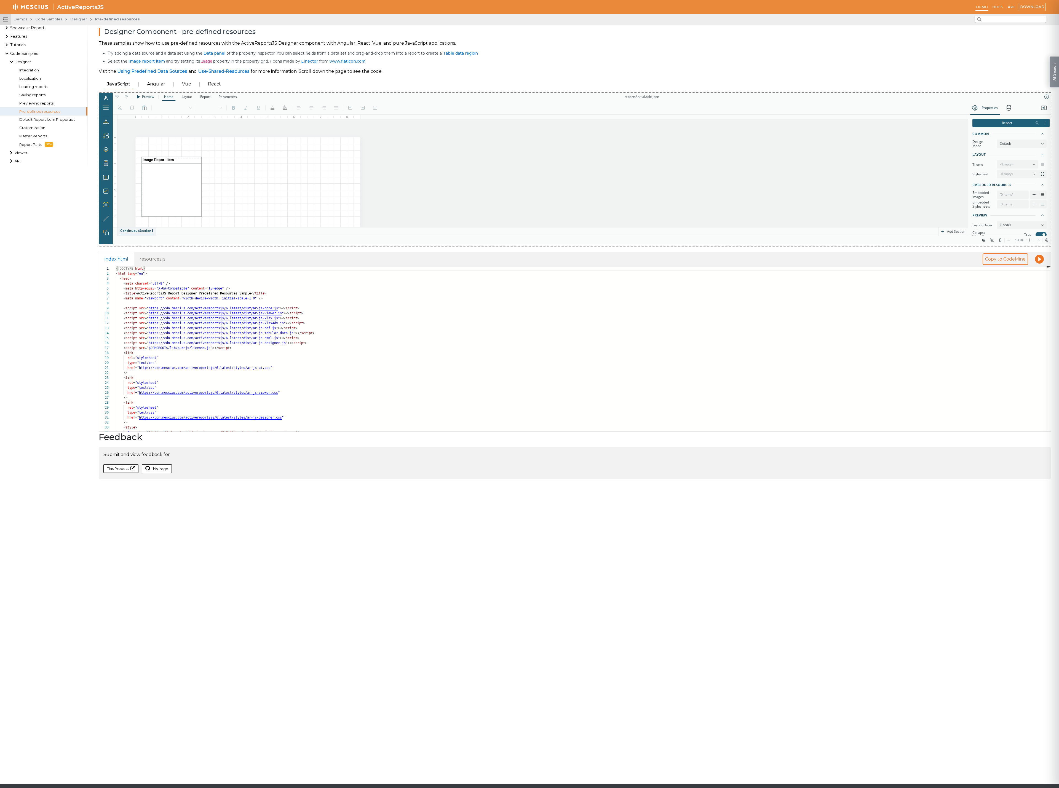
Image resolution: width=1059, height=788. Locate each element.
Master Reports (33, 136)
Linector (309, 61)
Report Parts (30, 144)
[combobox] (1010, 19)
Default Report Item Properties (47, 119)
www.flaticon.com (347, 61)
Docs (997, 7)
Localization (30, 78)
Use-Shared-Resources (224, 71)
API (1011, 7)
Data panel (214, 53)
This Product (118, 468)
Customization (32, 128)
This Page (159, 469)
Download (1032, 6)
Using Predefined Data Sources (152, 71)
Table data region (460, 53)
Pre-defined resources (39, 111)
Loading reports (33, 87)
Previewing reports (36, 103)
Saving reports (32, 95)
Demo (982, 7)
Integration (29, 70)
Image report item (147, 61)
